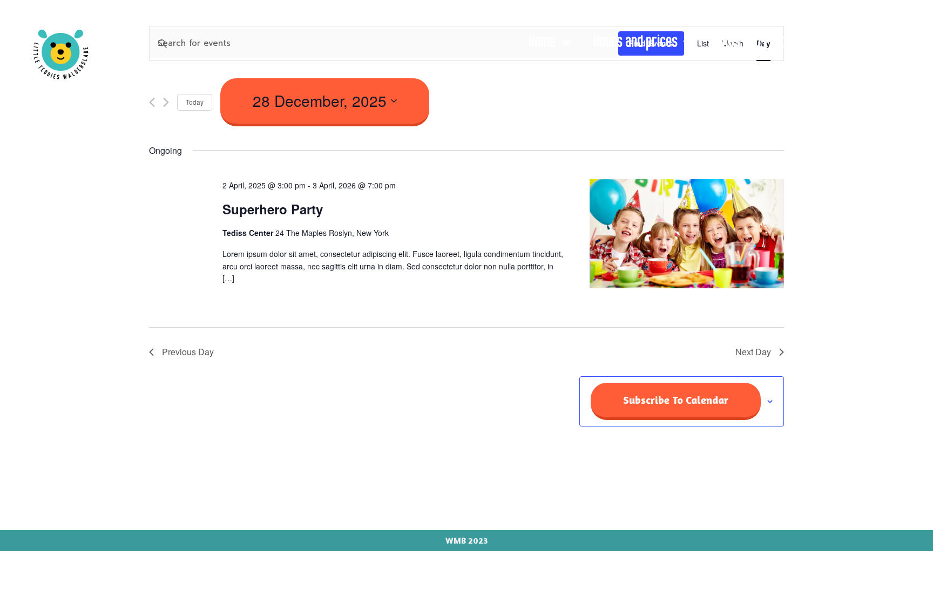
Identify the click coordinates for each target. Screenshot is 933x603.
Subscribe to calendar (675, 399)
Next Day (753, 351)
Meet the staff (863, 42)
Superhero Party (272, 209)
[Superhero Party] (687, 236)
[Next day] (166, 102)
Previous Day (188, 351)
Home (542, 42)
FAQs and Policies (758, 42)
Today (195, 101)
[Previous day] (152, 102)
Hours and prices (635, 42)
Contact (882, 70)
